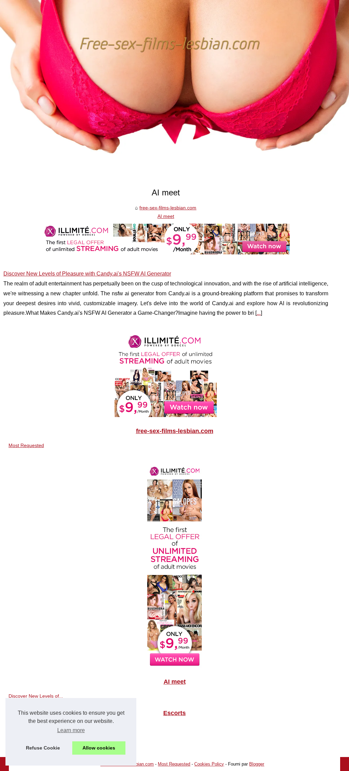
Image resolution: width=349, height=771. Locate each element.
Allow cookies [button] (98, 748)
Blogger (256, 764)
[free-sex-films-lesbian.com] (174, 91)
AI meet (165, 216)
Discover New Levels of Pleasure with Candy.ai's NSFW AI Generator (87, 274)
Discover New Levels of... (36, 696)
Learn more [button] (71, 730)
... (259, 313)
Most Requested (26, 445)
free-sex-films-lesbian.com (167, 207)
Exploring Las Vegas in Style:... (42, 742)
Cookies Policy (209, 764)
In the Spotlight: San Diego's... (41, 727)
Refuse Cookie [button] (43, 748)
